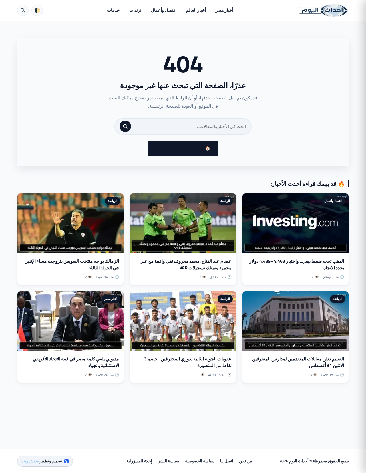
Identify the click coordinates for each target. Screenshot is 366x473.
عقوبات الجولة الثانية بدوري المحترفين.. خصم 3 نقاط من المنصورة (188, 362)
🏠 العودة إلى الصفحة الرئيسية (183, 148)
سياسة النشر (168, 461)
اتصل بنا (226, 461)
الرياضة (225, 201)
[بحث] (125, 126)
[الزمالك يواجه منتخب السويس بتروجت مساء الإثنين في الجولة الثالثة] (70, 223)
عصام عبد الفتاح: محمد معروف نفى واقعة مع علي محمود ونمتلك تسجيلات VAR (186, 264)
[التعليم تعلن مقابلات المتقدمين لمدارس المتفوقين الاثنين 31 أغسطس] (295, 321)
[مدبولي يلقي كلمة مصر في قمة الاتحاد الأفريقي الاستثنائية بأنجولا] (70, 321)
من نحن (245, 461)
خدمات (113, 10)
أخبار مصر (224, 10)
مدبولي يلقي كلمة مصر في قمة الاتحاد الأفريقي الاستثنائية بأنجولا (76, 362)
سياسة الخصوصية (199, 461)
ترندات (135, 10)
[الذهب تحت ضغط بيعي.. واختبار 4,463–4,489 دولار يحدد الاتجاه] (295, 223)
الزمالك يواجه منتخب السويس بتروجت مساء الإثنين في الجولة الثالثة (72, 264)
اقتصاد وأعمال (163, 10)
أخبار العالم (196, 10)
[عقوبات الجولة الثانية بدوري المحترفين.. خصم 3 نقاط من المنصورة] (183, 321)
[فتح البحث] (23, 10)
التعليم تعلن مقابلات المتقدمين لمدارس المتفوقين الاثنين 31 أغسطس (298, 362)
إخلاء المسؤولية (139, 461)
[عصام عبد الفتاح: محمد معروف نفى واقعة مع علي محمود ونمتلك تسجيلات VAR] (183, 223)
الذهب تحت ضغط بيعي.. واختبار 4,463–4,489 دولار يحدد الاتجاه (296, 264)
